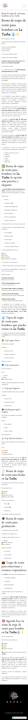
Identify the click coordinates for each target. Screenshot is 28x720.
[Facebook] (7, 701)
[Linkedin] (14, 701)
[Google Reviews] (20, 701)
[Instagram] (17, 701)
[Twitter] (10, 701)
